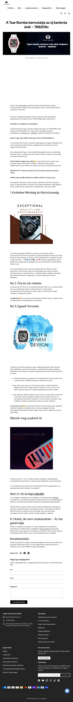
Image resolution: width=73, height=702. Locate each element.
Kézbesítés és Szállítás (10, 662)
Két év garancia (43, 638)
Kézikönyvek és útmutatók (46, 642)
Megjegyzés (13, 586)
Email (11, 578)
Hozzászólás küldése (19, 602)
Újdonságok (61, 8)
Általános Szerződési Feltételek (13, 665)
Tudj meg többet (44, 658)
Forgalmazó (6, 655)
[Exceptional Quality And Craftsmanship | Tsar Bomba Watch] (31, 201)
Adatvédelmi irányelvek (10, 658)
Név (11, 569)
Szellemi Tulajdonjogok (10, 672)
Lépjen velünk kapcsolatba (46, 624)
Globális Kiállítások (44, 631)
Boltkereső (41, 628)
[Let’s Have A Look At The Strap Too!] (31, 427)
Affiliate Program (43, 635)
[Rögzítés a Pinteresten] (28, 553)
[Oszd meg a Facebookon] (25, 553)
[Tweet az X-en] (21, 553)
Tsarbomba (34, 698)
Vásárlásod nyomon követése (47, 617)
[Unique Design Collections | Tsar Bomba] (31, 315)
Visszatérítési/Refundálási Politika (14, 669)
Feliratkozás (65, 675)
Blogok (5, 651)
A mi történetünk (43, 621)
